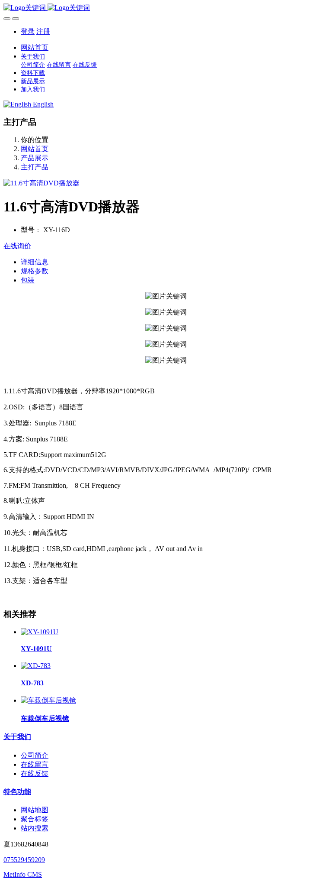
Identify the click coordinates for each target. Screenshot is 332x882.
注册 (43, 31)
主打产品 (34, 167)
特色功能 (17, 791)
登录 (28, 31)
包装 (28, 280)
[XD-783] (36, 665)
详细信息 (34, 262)
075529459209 (24, 859)
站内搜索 (34, 828)
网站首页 (34, 47)
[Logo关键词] (166, 8)
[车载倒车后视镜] (48, 700)
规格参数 (34, 271)
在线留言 (34, 764)
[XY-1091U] (39, 632)
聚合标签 (34, 819)
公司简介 (34, 755)
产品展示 (34, 158)
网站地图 (34, 810)
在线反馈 (34, 773)
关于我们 (17, 736)
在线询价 (17, 246)
